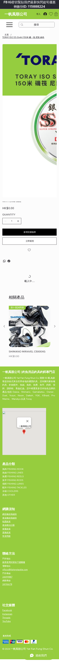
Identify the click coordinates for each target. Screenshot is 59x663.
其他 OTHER (8, 495)
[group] (29, 334)
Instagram (7, 614)
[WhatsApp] (4, 261)
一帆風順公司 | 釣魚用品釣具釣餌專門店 (28, 372)
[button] (56, 14)
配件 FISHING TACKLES (14, 487)
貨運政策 (6, 529)
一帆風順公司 (16, 14)
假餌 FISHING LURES (13, 483)
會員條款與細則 (9, 518)
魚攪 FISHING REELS (13, 476)
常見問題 (6, 536)
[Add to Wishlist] (29, 250)
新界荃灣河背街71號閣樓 (13, 562)
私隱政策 (6, 521)
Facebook (7, 610)
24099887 (7, 577)
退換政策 (6, 532)
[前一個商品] (4, 326)
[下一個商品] (55, 326)
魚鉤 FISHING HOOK (13, 469)
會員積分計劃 (8, 525)
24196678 (7, 584)
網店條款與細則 (9, 514)
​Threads (6, 617)
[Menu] (9, 25)
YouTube (6, 621)
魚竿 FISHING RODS (12, 480)
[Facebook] (9, 261)
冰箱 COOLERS (10, 491)
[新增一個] (18, 221)
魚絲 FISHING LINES (12, 472)
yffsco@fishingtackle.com (15, 569)
